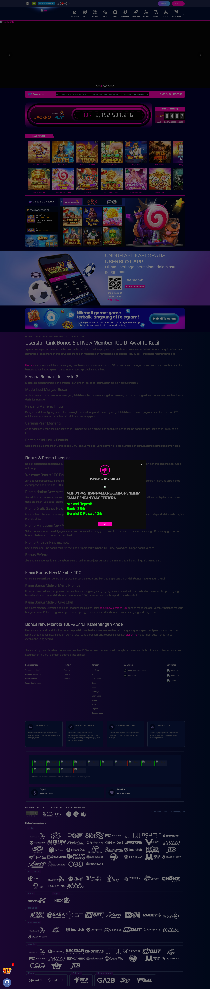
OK (105, 524)
